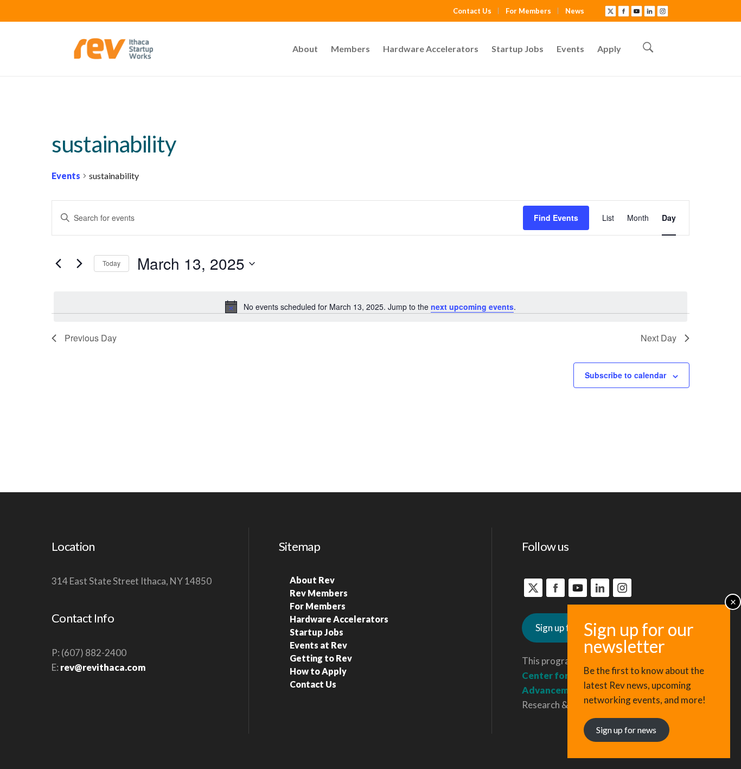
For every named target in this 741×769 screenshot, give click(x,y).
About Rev (312, 580)
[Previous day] (58, 263)
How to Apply (318, 671)
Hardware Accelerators (339, 619)
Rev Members (319, 593)
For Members (528, 11)
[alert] (370, 306)
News (574, 11)
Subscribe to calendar (625, 375)
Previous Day (91, 338)
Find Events (556, 217)
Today (111, 263)
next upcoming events (472, 306)
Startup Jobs (316, 632)
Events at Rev (318, 645)
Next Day (658, 338)
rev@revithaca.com (103, 667)
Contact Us (472, 11)
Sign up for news (626, 729)
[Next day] (79, 263)
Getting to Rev (321, 658)
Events (66, 175)
